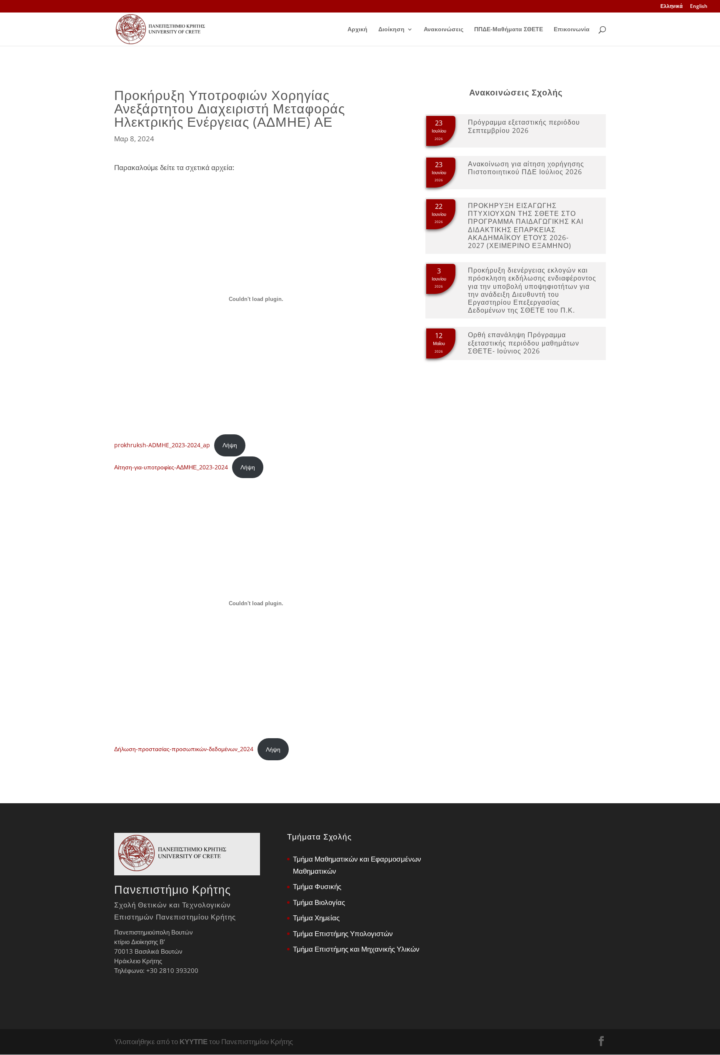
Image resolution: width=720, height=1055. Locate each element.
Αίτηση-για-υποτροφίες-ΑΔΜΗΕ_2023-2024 (171, 467)
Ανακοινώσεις (443, 29)
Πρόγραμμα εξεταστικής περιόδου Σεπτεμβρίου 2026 (524, 126)
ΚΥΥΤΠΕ (194, 1041)
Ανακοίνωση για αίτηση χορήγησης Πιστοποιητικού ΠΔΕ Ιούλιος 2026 (526, 167)
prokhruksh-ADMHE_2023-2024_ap (162, 445)
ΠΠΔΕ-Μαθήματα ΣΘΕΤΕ (508, 29)
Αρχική (358, 29)
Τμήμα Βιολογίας (319, 902)
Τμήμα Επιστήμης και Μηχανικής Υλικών (356, 949)
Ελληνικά (671, 7)
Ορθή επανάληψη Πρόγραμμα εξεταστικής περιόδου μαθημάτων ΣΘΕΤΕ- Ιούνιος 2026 (523, 342)
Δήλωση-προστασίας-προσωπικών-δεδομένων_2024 (183, 749)
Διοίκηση (391, 29)
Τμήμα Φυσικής (317, 886)
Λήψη (229, 445)
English (699, 7)
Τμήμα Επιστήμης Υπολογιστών (343, 933)
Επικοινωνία (572, 29)
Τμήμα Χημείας (316, 917)
